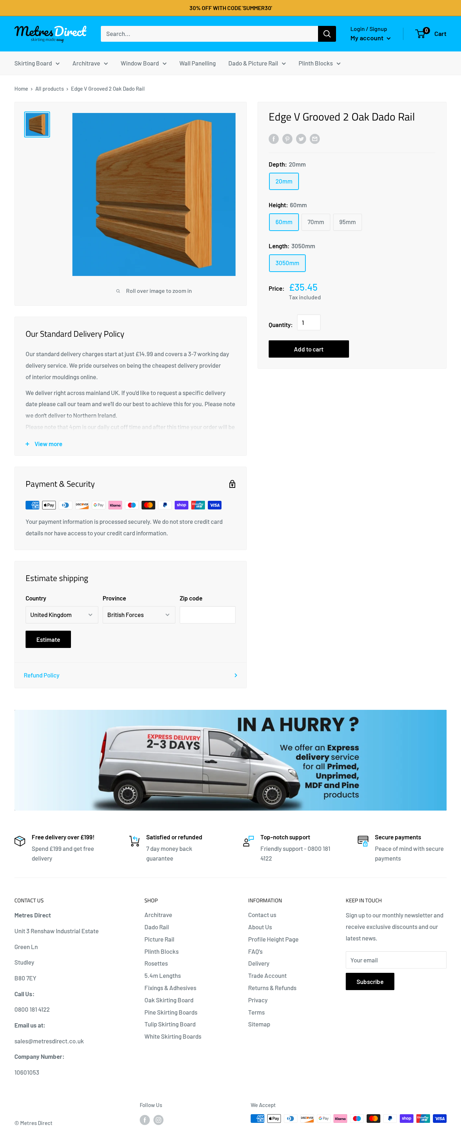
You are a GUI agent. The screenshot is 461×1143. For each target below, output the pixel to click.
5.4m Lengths (162, 975)
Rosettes (156, 963)
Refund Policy (41, 675)
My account (367, 38)
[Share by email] (315, 138)
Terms (256, 1012)
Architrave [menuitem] (86, 62)
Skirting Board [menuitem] (33, 62)
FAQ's (255, 951)
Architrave (158, 914)
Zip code (191, 598)
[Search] (327, 34)
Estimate (48, 639)
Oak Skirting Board (168, 999)
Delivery (258, 963)
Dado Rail (156, 926)
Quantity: (281, 324)
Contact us (262, 914)
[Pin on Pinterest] (287, 138)
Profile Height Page (273, 939)
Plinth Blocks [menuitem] (316, 62)
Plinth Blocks (161, 951)
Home (21, 88)
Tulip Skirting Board (170, 1024)
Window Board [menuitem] (140, 62)
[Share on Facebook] (274, 138)
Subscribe (370, 981)
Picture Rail (159, 939)
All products (49, 88)
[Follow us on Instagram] (158, 1119)
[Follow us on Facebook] (145, 1119)
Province (114, 598)
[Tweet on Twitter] (301, 138)
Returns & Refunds (272, 987)
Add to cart (308, 349)
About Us (260, 926)
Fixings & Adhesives (170, 987)
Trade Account (267, 975)
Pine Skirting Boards (170, 1012)
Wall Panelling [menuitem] (197, 62)
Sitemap (259, 1024)
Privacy (258, 999)
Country (36, 598)
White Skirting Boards (172, 1036)
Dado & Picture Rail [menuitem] (253, 62)
